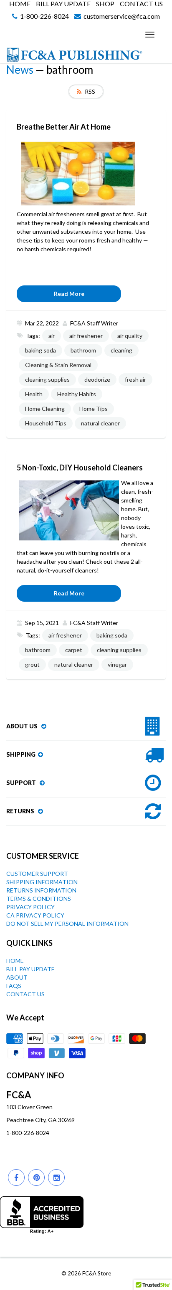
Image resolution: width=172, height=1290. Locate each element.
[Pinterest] (36, 1177)
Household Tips (45, 423)
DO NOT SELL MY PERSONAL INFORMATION (67, 923)
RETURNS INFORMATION (41, 890)
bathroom (83, 350)
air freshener (86, 335)
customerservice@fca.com (121, 16)
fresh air (135, 379)
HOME (19, 3)
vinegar (117, 664)
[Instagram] (56, 1177)
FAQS (13, 985)
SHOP (105, 3)
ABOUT (17, 977)
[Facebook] (16, 1177)
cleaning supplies (47, 379)
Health (34, 394)
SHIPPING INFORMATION (42, 881)
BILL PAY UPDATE (63, 3)
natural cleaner (100, 423)
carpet (73, 649)
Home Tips (93, 408)
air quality (129, 335)
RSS (90, 91)
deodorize (97, 379)
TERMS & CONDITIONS (38, 898)
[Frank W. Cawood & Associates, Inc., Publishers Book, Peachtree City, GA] (41, 1215)
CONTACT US (141, 3)
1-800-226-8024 (44, 16)
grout (32, 664)
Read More (69, 293)
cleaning (121, 350)
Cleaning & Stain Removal (58, 364)
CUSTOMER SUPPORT (37, 873)
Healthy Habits (76, 394)
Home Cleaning (45, 408)
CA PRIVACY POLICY (35, 915)
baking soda (40, 350)
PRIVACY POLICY (30, 906)
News (19, 69)
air (51, 335)
